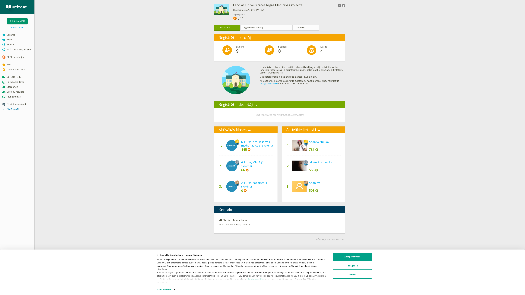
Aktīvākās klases (233, 129)
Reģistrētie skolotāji (253, 27)
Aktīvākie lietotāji (301, 129)
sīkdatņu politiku (255, 279)
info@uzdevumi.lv (269, 83)
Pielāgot (351, 266)
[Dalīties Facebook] (343, 5)
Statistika (300, 27)
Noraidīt (352, 274)
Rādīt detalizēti (164, 289)
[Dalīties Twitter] (339, 5)
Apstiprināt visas (352, 257)
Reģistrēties (17, 27)
